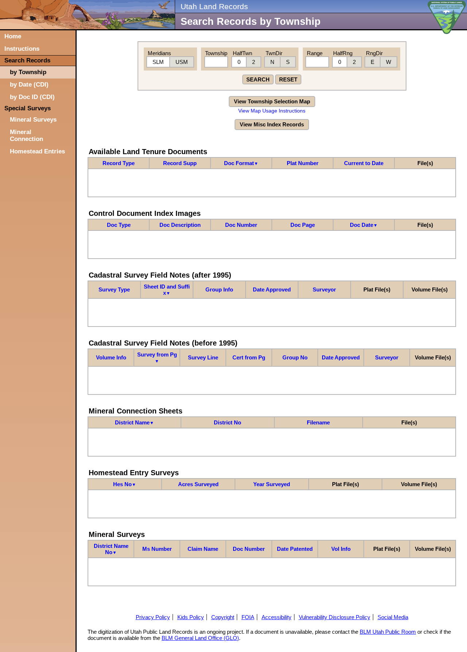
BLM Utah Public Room (388, 632)
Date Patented (295, 549)
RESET (288, 79)
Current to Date (363, 163)
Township (216, 53)
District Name (134, 422)
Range (315, 53)
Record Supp (180, 163)
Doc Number (241, 225)
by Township (28, 72)
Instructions (21, 48)
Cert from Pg (248, 357)
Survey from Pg (157, 357)
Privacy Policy (153, 617)
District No (227, 422)
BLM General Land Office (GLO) (200, 638)
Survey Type (114, 289)
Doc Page (302, 225)
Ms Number (157, 549)
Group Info (219, 289)
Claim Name (203, 549)
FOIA (248, 617)
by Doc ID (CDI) (32, 97)
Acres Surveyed (198, 484)
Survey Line (203, 357)
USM (181, 62)
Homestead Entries (37, 151)
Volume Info (111, 357)
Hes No (124, 484)
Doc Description (180, 225)
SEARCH (258, 79)
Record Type (119, 163)
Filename (318, 422)
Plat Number (303, 163)
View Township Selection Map (272, 101)
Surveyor (324, 289)
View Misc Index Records (272, 124)
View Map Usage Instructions (271, 111)
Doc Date (364, 225)
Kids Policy (190, 617)
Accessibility (277, 617)
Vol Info (341, 549)
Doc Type (119, 225)
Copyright (222, 617)
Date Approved (272, 289)
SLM (158, 62)
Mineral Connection (26, 135)
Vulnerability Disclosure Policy (334, 617)
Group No (295, 357)
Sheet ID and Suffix (167, 289)
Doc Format (241, 163)
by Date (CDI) (29, 84)
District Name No (111, 549)
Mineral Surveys (33, 119)
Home (12, 36)
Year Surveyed (271, 484)
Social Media (393, 617)
